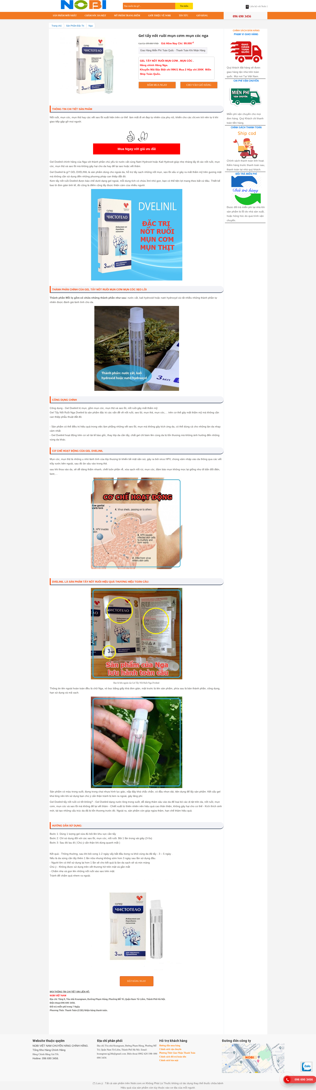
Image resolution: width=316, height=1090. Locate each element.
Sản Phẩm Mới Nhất (65, 15)
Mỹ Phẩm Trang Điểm (127, 15)
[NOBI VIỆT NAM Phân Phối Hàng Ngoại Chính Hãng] (84, 4)
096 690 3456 (242, 16)
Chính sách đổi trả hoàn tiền (172, 1056)
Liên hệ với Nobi (257, 6)
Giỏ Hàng (202, 15)
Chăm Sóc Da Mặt (95, 15)
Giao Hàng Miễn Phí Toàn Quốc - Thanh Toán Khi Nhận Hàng (172, 50)
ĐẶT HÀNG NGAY (136, 981)
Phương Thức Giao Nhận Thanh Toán (177, 1053)
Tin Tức (183, 15)
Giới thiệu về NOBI (159, 15)
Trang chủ (57, 26)
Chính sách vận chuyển (170, 1049)
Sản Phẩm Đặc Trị (75, 26)
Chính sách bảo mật (168, 1060)
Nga (91, 26)
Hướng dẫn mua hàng (169, 1045)
